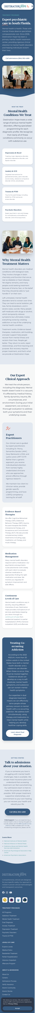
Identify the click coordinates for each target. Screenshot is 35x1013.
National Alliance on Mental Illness (15, 844)
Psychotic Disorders (9, 932)
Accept (17, 1008)
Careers (5, 978)
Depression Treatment (10, 929)
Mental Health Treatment (10, 919)
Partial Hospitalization (10, 957)
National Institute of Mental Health (15, 841)
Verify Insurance (8, 984)
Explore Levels (7, 947)
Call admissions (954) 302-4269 (17, 58)
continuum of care (12, 617)
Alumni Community (8, 988)
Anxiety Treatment (8, 926)
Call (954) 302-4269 (17, 812)
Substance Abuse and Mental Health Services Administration (16, 847)
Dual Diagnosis (7, 922)
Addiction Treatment (9, 916)
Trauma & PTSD (7, 936)
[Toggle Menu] (32, 6)
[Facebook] (3, 892)
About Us (5, 974)
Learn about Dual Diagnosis (17, 733)
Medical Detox (7, 950)
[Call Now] (28, 6)
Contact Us (6, 994)
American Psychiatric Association (15, 855)
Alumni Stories (7, 991)
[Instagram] (7, 892)
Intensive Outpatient (9, 960)
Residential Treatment (9, 953)
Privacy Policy (13, 1004)
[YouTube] (10, 892)
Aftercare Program (8, 963)
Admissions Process (9, 981)
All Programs (6, 912)
